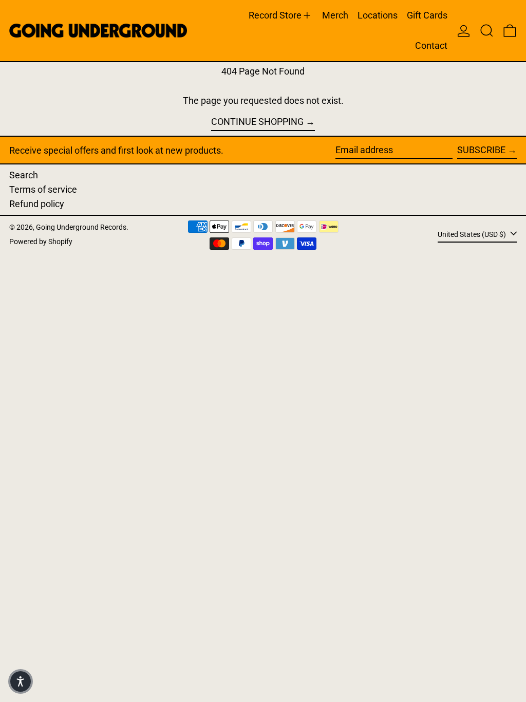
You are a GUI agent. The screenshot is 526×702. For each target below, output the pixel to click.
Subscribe (481, 149)
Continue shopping (257, 121)
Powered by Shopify (40, 241)
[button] (487, 30)
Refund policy (36, 203)
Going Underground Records (81, 227)
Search (23, 175)
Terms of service (43, 189)
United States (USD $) (473, 234)
